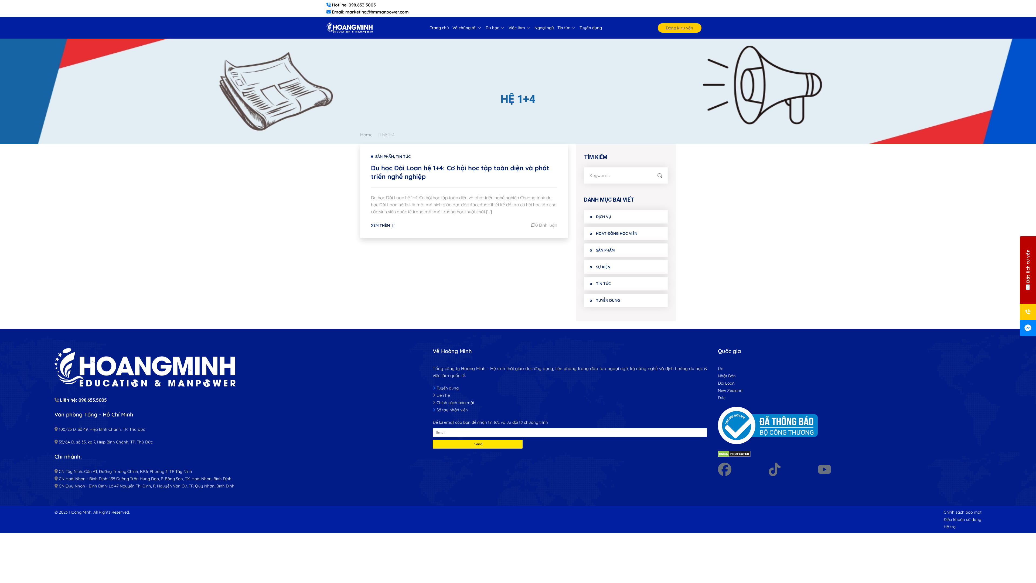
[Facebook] (724, 469)
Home (367, 134)
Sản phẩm (384, 156)
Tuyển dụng (591, 27)
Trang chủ (439, 27)
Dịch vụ (603, 216)
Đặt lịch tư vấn (1028, 266)
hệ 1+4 (388, 134)
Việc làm (517, 27)
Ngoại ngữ (544, 27)
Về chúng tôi (464, 27)
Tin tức (563, 27)
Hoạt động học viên (616, 233)
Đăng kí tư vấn (679, 27)
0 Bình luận (546, 225)
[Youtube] (824, 469)
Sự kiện (603, 267)
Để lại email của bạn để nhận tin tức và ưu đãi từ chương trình (490, 422)
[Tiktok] (774, 469)
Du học (492, 27)
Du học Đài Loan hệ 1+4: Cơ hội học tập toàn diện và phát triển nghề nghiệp (460, 172)
